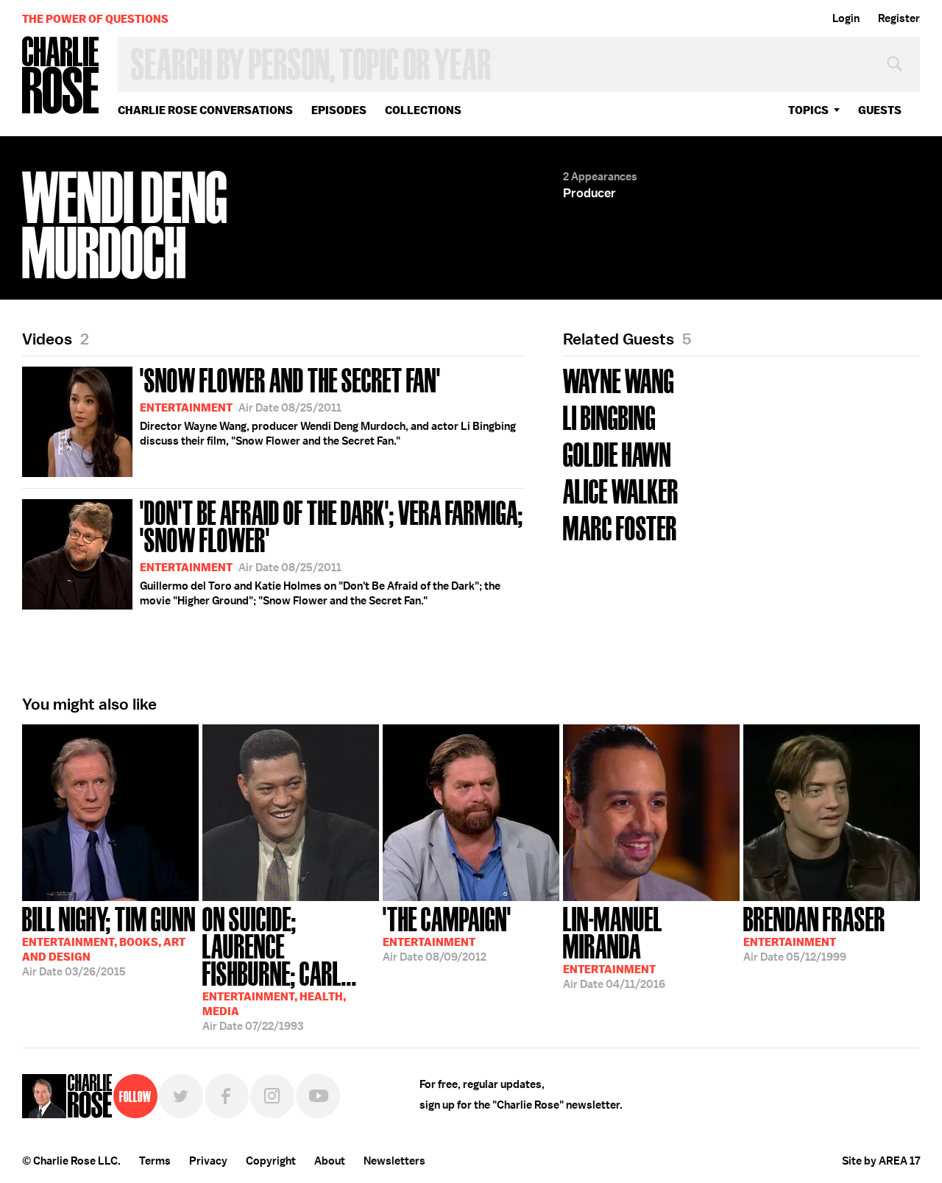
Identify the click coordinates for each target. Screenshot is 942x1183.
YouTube (318, 1096)
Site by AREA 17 (881, 1161)
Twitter (181, 1096)
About (329, 1161)
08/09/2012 (447, 932)
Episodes (338, 110)
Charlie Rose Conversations (205, 110)
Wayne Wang (618, 379)
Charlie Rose (61, 76)
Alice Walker (621, 490)
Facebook (227, 1096)
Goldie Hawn (617, 453)
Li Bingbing (609, 416)
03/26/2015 (109, 940)
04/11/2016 (614, 946)
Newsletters (394, 1161)
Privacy (208, 1161)
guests (880, 110)
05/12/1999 (814, 932)
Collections (423, 110)
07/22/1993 (279, 967)
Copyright (271, 1161)
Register (899, 18)
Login (846, 18)
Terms (155, 1161)
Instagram (272, 1096)
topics (808, 110)
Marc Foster (620, 526)
